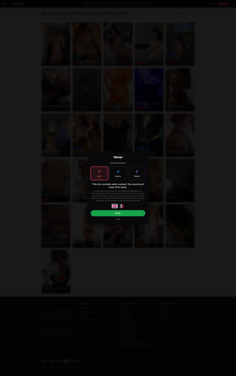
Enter (118, 213)
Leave (118, 219)
